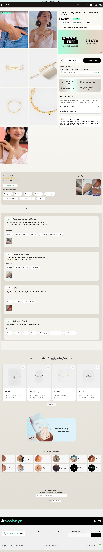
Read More (18, 226)
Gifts (65, 4)
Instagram (99, 521)
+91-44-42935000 (12, 533)
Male (91, 531)
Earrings (16, 4)
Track (50, 535)
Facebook (95, 521)
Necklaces (24, 4)
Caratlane (86, 5)
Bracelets (33, 4)
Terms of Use (97, 545)
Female (99, 531)
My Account (39, 531)
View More (51, 404)
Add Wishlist (23, 367)
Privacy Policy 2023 (87, 545)
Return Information (55, 531)
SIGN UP (95, 535)
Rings (40, 4)
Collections (57, 4)
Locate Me (96, 72)
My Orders (39, 535)
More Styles (47, 4)
